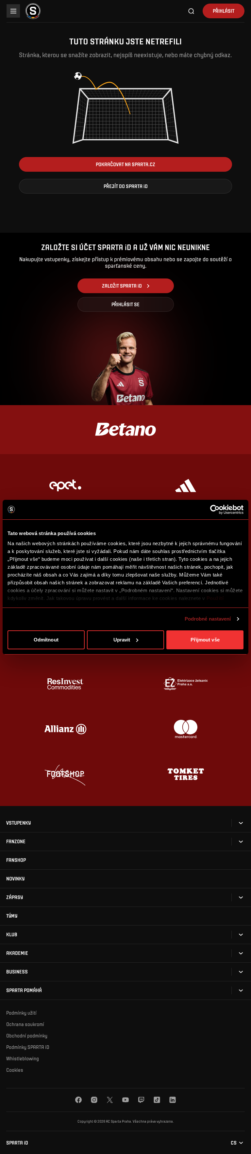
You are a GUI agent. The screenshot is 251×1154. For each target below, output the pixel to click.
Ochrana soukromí (25, 1024)
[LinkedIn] (172, 1100)
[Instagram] (94, 1100)
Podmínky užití (21, 1013)
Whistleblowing (22, 1058)
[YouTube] (125, 1100)
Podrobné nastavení (208, 619)
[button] (125, 164)
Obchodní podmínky (26, 1035)
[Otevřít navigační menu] (13, 11)
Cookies (14, 1070)
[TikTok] (157, 1100)
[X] (110, 1100)
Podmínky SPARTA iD (27, 1047)
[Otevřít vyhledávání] (191, 11)
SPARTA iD (17, 1142)
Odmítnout (46, 639)
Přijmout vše (205, 639)
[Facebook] (78, 1100)
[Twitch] (141, 1100)
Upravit (121, 639)
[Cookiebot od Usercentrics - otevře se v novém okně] (214, 509)
